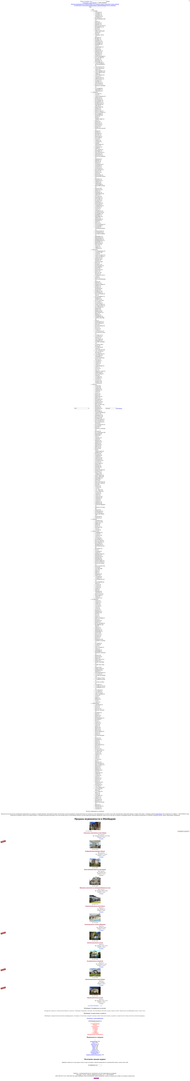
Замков (95, 1031)
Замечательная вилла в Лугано (95, 942)
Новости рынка (100, 4)
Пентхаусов (96, 1026)
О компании (113, 5)
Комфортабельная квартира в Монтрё (95, 851)
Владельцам (93, 5)
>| (101, 1005)
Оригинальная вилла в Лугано (95, 997)
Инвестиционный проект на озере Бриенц (95, 869)
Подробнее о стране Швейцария (95, 1018)
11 (97, 1005)
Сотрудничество (86, 5)
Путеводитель (77, 5)
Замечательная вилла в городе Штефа (95, 979)
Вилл (95, 1025)
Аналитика (107, 4)
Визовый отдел (105, 5)
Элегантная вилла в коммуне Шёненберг (95, 924)
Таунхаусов (94, 1050)
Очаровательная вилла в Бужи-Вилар (95, 906)
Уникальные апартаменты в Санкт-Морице (95, 832)
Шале (95, 1030)
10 (96, 1005)
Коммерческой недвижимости (95, 1034)
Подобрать (119, 408)
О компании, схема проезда (89, 2)
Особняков (95, 1033)
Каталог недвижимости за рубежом (80, 4)
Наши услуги (92, 4)
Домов (96, 1029)
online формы (158, 814)
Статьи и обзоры (115, 4)
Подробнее (101, 838)
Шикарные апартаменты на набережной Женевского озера (95, 887)
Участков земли (94, 1052)
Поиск (108, 1)
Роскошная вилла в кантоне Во (95, 961)
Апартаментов (95, 1023)
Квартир (95, 1027)
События (99, 5)
